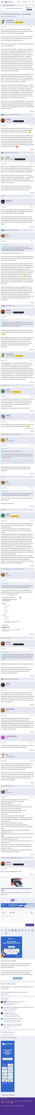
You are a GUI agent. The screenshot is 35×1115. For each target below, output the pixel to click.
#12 (33, 520)
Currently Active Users (8, 1032)
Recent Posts (5, 999)
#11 (33, 488)
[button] (3, 912)
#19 (33, 797)
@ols (2, 872)
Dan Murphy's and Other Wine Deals (13, 1019)
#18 (33, 761)
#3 (33, 163)
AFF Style (4, 1099)
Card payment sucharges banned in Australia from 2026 (18, 1007)
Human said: (5, 244)
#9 (33, 422)
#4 (33, 207)
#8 (33, 396)
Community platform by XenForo (13, 1106)
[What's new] (29, 2)
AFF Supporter (20, 22)
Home (2, 1102)
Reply (32, 111)
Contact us (9, 1101)
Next (17, 900)
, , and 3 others (12, 434)
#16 (33, 715)
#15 (33, 690)
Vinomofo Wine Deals (9, 1013)
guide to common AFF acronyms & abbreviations (14, 993)
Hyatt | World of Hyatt (8, 1005)
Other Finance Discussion (9, 1010)
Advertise (7, 1102)
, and (11, 152)
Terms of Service (17, 1101)
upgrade (10, 973)
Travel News (6, 1027)
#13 (33, 580)
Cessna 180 (3, 1035)
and (11, 230)
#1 (33, 27)
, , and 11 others (13, 115)
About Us (3, 1101)
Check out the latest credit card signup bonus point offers (16, 889)
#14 (33, 649)
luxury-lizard (5, 16)
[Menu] (2, 2)
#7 (33, 360)
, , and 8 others (12, 858)
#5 (33, 241)
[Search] (33, 2)
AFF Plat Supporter (19, 121)
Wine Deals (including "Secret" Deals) (11, 1016)
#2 (33, 125)
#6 (33, 317)
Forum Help (29, 1101)
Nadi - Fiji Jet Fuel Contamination (12, 1024)
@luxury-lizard (5, 338)
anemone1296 (10, 1035)
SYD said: (4, 320)
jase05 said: (4, 652)
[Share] (31, 27)
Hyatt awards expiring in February (14, 1002)
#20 (33, 869)
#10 (33, 445)
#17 (33, 742)
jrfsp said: (4, 491)
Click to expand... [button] (17, 462)
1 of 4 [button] (12, 900)
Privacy (24, 1101)
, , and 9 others (14, 569)
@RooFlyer (8, 363)
